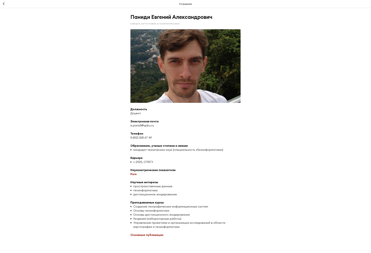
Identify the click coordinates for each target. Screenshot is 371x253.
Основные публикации (146, 235)
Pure (133, 174)
